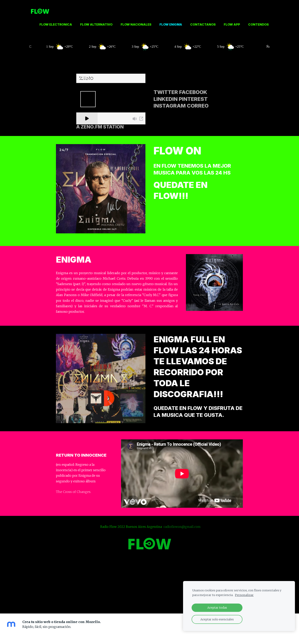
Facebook (193, 92)
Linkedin (166, 99)
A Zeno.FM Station (100, 127)
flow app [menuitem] (232, 24)
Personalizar (244, 595)
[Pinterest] (149, 600)
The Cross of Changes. (73, 492)
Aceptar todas (217, 607)
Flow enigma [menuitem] (170, 24)
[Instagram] (158, 600)
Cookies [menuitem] (149, 578)
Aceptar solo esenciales (217, 619)
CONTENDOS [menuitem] (258, 24)
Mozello (134, 590)
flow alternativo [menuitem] (96, 24)
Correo (197, 105)
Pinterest (193, 99)
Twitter (166, 92)
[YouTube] (167, 600)
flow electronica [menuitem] (55, 24)
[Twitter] (132, 600)
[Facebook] (140, 600)
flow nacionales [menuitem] (136, 24)
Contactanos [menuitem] (203, 24)
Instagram (170, 105)
